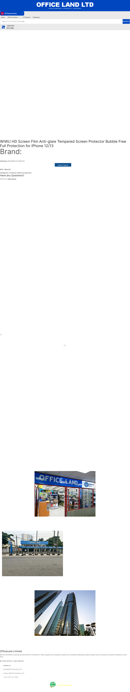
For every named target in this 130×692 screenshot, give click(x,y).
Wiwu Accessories (24, 173)
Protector (13, 173)
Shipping (3, 161)
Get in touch (12, 179)
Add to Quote (63, 165)
